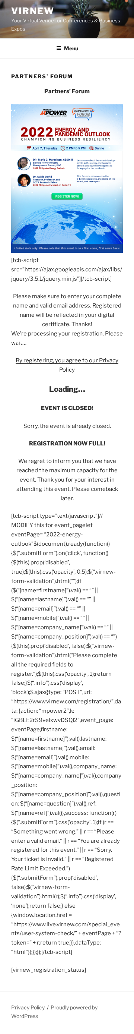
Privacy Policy (28, 1007)
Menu (71, 48)
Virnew (32, 11)
